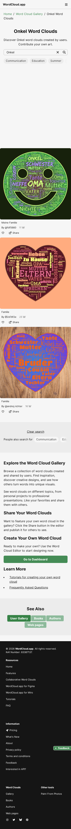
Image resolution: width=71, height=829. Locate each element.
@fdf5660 (10, 227)
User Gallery (19, 618)
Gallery (10, 793)
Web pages (35, 625)
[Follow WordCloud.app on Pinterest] (27, 820)
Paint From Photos (51, 793)
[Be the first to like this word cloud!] (3, 233)
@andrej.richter (13, 406)
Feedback (11, 762)
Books (38, 618)
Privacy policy (13, 749)
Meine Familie (9, 222)
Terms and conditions (18, 756)
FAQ (8, 705)
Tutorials (10, 699)
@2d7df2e (10, 316)
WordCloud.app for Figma (20, 686)
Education (38, 60)
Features (11, 673)
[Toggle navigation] (66, 4)
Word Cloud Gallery (29, 14)
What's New (12, 736)
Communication (16, 60)
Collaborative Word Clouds (21, 679)
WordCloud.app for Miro (19, 692)
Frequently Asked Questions (28, 587)
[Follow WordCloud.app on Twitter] (14, 820)
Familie (5, 311)
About (9, 743)
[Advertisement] (35, 107)
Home (8, 14)
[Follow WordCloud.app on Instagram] (7, 820)
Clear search (35, 431)
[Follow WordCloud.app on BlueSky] (21, 820)
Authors (55, 618)
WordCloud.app (14, 4)
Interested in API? (16, 769)
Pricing (13, 730)
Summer (55, 60)
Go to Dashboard (35, 559)
